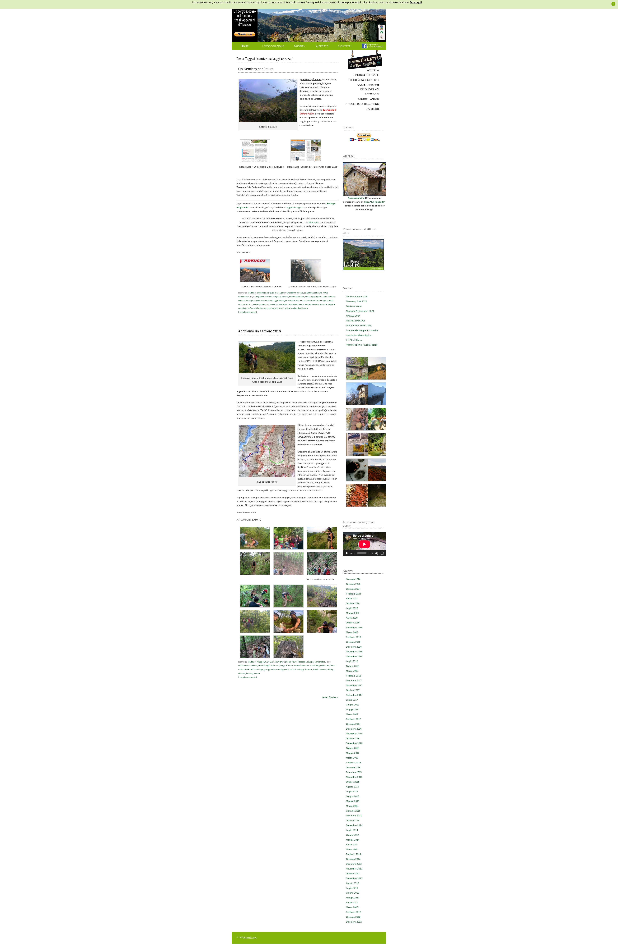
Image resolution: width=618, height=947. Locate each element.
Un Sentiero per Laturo (255, 69)
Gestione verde (354, 306)
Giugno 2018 (352, 666)
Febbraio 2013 (353, 912)
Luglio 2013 (352, 888)
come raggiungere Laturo (316, 297)
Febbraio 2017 (353, 719)
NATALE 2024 (353, 316)
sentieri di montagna (278, 304)
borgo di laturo (286, 666)
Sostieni (300, 46)
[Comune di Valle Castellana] (381, 37)
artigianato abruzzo (263, 297)
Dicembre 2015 (354, 772)
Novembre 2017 (354, 685)
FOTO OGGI (372, 94)
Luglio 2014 (352, 830)
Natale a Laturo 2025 (357, 296)
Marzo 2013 (352, 907)
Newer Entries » (330, 697)
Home (245, 46)
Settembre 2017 (354, 695)
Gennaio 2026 (353, 579)
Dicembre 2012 (354, 921)
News (325, 293)
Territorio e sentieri (363, 79)
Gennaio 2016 (353, 767)
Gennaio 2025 (353, 584)
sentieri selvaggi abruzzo (316, 304)
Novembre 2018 (354, 651)
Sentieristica (243, 297)
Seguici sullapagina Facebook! (375, 46)
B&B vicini (313, 222)
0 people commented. (247, 312)
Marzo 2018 (352, 671)
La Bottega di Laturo (313, 293)
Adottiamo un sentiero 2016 (259, 331)
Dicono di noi (369, 89)
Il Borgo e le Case (366, 75)
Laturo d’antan (367, 99)
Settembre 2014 (354, 825)
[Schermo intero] (382, 553)
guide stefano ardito (264, 300)
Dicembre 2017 (354, 680)
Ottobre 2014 (353, 820)
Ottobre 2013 (353, 873)
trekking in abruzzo (275, 308)
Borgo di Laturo (250, 937)
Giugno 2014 (352, 835)
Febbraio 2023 (353, 593)
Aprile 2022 (352, 598)
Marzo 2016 (352, 757)
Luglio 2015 (352, 791)
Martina (251, 293)
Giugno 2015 (352, 796)
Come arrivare (368, 84)
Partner (372, 108)
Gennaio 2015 (353, 811)
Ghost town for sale (294, 293)
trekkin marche (319, 669)
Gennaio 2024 (353, 589)
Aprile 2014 (352, 844)
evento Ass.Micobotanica (358, 335)
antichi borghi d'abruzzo (268, 666)
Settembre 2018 (354, 656)
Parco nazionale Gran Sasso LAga (311, 300)
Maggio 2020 (352, 613)
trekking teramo (253, 673)
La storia (372, 70)
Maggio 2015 (352, 801)
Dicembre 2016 (354, 728)
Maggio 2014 (352, 839)
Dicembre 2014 (354, 815)
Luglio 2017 (352, 700)
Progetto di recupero (362, 104)
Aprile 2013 (352, 902)
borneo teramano (296, 297)
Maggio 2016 (352, 753)
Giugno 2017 (352, 704)
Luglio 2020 (352, 608)
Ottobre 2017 (353, 690)
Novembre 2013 (354, 868)
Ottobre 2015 (353, 782)
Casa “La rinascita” (375, 202)
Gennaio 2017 (353, 724)
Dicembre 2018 (354, 646)
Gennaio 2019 (353, 642)
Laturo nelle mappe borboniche (362, 330)
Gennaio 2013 (353, 917)
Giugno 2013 (352, 893)
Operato (322, 46)
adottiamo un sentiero (247, 666)
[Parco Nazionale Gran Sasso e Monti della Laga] (381, 27)
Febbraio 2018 (353, 675)
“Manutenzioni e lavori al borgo (362, 344)
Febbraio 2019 (353, 637)
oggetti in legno (294, 207)
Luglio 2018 (352, 661)
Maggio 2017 (352, 709)
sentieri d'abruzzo (261, 304)
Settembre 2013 (354, 878)
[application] (364, 544)
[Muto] (377, 553)
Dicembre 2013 (354, 864)
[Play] (347, 553)
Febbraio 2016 (353, 762)
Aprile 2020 (352, 618)
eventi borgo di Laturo (319, 666)
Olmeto (291, 300)
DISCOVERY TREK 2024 (358, 325)
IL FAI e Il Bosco (354, 340)
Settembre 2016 (354, 743)
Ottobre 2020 (353, 603)
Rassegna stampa (306, 662)
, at (270, 293)
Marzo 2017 (352, 714)
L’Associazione (273, 46)
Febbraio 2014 (353, 854)
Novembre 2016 (354, 733)
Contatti (344, 46)
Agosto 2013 (352, 883)
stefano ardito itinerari (257, 308)
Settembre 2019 (354, 627)
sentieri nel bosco (296, 304)
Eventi (288, 662)
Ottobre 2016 (353, 738)
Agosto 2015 (352, 786)
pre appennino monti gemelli (276, 669)
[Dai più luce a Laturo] (245, 16)
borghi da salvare (280, 297)
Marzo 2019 (352, 632)
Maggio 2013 (352, 897)
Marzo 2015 (352, 806)
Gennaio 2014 (353, 859)
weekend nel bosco (299, 308)
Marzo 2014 (352, 849)
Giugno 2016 (352, 748)
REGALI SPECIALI (355, 320)
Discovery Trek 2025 (356, 301)
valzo (287, 308)
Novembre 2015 (354, 777)
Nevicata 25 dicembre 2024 (360, 311)
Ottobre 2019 (353, 622)
